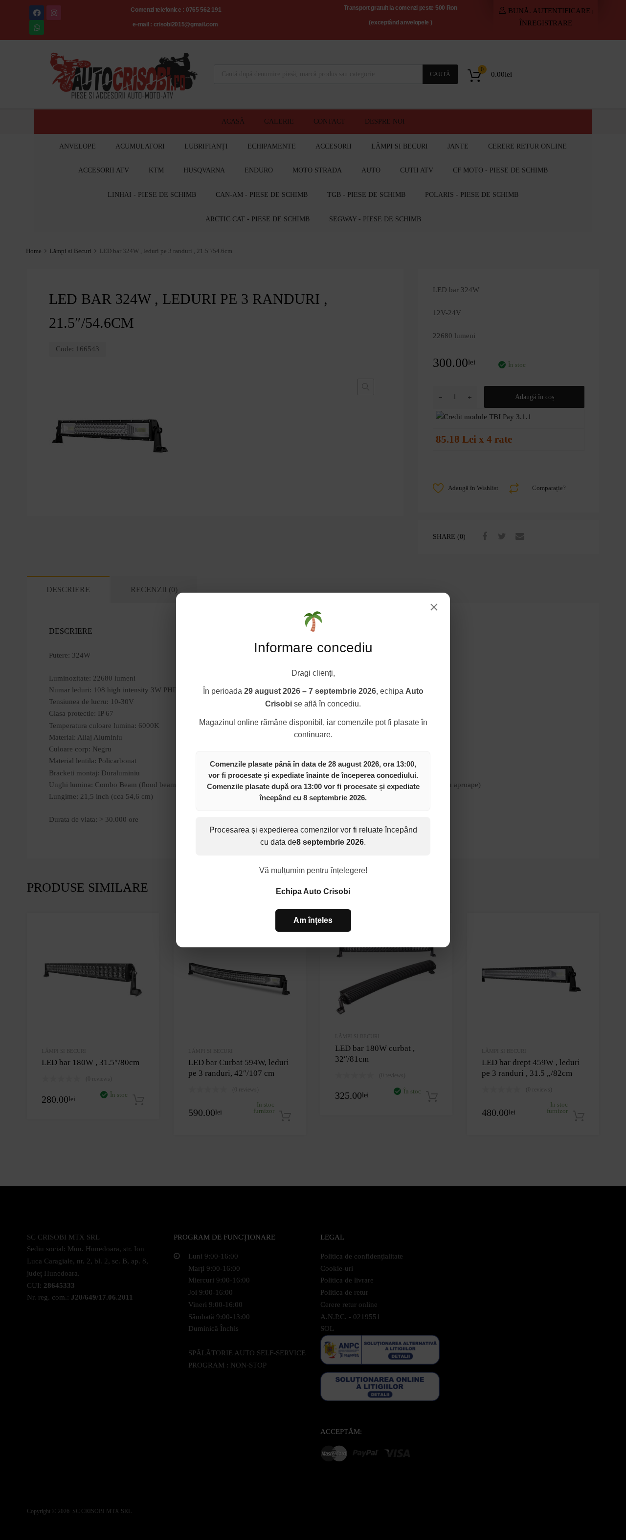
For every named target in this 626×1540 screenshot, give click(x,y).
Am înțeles (313, 920)
